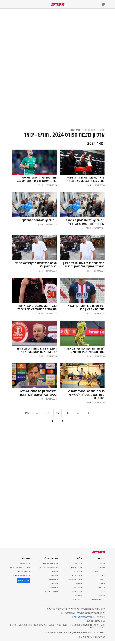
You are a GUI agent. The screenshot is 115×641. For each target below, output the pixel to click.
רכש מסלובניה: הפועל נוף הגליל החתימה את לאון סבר (86, 307)
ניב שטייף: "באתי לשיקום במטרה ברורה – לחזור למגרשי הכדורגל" (85, 222)
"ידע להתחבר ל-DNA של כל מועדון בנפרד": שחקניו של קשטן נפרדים (84, 264)
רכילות (102, 579)
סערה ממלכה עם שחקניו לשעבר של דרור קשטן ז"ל (36, 264)
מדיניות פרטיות (23, 571)
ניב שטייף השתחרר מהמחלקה (39, 220)
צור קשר (78, 563)
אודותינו (78, 595)
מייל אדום (78, 571)
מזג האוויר (101, 595)
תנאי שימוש (25, 563)
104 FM (54, 583)
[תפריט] (108, 5)
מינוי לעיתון (77, 587)
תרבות (102, 583)
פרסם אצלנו (76, 567)
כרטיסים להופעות (98, 599)
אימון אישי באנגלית (50, 563)
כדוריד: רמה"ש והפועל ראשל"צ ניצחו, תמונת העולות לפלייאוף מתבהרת (86, 394)
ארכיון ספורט (90, 129)
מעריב (102, 129)
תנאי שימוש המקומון (21, 575)
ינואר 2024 (75, 129)
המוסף (79, 583)
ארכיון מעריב (76, 591)
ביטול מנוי (77, 599)
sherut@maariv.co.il (83, 616)
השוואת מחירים (51, 591)
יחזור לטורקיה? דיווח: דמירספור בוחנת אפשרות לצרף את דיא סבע (36, 179)
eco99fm (53, 579)
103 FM (54, 575)
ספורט (102, 575)
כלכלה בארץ (100, 571)
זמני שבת (54, 587)
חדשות (102, 563)
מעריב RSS (77, 575)
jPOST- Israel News (48, 567)
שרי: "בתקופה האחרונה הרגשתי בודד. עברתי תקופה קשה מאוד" (86, 179)
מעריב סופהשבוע (74, 579)
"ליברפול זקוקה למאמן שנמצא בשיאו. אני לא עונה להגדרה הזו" (38, 392)
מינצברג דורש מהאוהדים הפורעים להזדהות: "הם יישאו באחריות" (37, 350)
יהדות (103, 591)
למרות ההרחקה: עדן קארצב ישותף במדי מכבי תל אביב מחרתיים (84, 350)
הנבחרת (101, 587)
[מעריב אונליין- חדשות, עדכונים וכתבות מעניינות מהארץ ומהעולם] (57, 4)
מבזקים (102, 567)
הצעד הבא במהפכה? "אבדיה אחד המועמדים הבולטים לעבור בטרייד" (37, 307)
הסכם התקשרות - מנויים (20, 567)
